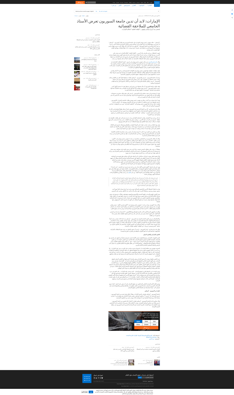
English (142, 2)
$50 (154, 321)
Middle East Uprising (151, 337)
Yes (96, 11)
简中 (148, 2)
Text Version (145, 381)
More (113, 2)
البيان (129, 172)
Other (138, 324)
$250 (138, 321)
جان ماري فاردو (153, 62)
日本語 (130, 2)
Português (126, 2)
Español (117, 2)
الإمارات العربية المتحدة (131, 335)
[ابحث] (86, 2)
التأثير (120, 5)
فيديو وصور (127, 5)
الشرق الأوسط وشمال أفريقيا (145, 335)
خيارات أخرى (85, 392)
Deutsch (134, 2)
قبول (91, 392)
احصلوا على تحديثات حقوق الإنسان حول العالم (140, 375)
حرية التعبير (151, 339)
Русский (121, 2)
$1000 (146, 324)
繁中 (145, 2)
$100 (146, 321)
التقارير (134, 5)
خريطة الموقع (150, 381)
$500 (154, 324)
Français (138, 2)
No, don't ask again (103, 11)
